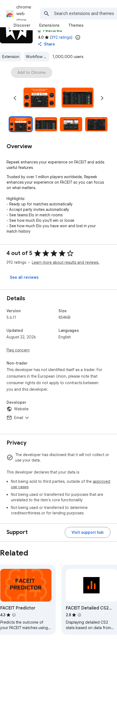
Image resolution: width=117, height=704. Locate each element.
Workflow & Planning (37, 56)
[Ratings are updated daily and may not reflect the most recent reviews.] (77, 37)
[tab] (22, 25)
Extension (10, 56)
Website (21, 408)
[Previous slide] (15, 98)
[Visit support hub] (87, 532)
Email (18, 417)
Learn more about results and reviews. (65, 262)
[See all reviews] (24, 277)
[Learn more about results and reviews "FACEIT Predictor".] (13, 614)
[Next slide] (102, 98)
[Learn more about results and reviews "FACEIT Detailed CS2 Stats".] (79, 614)
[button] (39, 98)
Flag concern (18, 350)
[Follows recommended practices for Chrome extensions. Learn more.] (39, 30)
